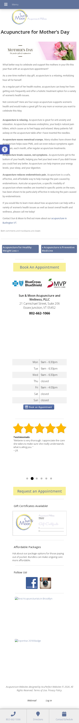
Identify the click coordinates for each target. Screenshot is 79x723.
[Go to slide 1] (27, 479)
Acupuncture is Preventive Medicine (58, 249)
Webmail (31, 700)
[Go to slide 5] (46, 479)
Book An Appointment (39, 267)
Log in (49, 700)
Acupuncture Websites (17, 686)
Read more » (20, 474)
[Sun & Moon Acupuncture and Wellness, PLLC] (39, 18)
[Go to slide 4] (41, 479)
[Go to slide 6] (51, 479)
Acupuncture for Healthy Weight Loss (17, 249)
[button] (5, 149)
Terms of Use (40, 690)
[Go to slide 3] (37, 479)
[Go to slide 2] (32, 479)
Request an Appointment (39, 491)
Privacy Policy (55, 690)
